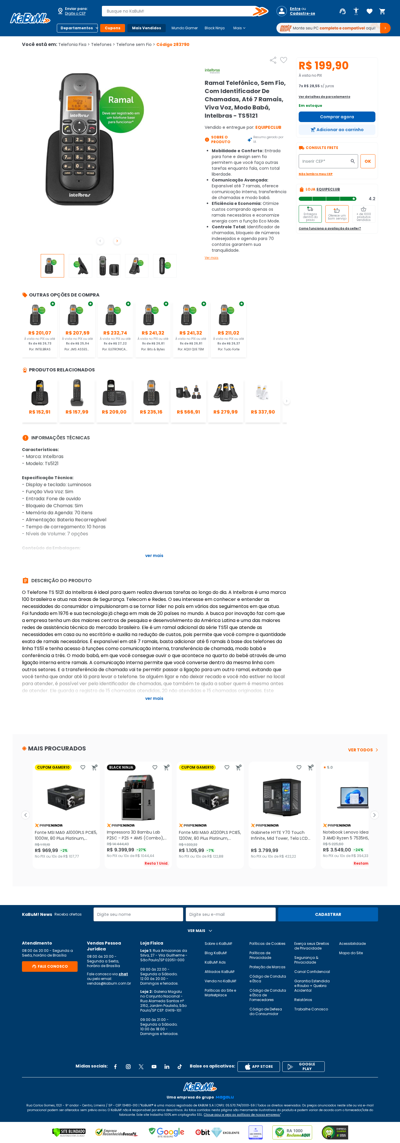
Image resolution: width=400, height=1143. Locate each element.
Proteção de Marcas (267, 966)
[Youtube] (154, 1066)
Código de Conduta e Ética (267, 978)
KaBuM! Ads (215, 962)
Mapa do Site (351, 952)
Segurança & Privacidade (306, 960)
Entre (295, 8)
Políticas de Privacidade (260, 955)
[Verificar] (69, 1132)
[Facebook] (115, 1066)
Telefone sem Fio (135, 44)
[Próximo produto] (374, 815)
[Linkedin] (167, 1066)
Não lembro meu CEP (316, 174)
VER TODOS (360, 750)
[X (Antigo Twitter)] (141, 1066)
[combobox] (181, 11)
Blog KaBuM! (216, 952)
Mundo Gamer (185, 27)
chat (123, 973)
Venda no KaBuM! (220, 981)
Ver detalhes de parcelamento (324, 97)
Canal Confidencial (312, 971)
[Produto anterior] (25, 815)
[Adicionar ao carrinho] (94, 767)
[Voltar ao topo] (200, 1086)
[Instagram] (128, 1066)
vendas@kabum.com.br (109, 983)
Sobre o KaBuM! (218, 943)
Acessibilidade (352, 943)
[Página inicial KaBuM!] (30, 18)
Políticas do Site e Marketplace (220, 993)
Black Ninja (215, 27)
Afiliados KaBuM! (220, 971)
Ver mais (211, 258)
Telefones (103, 44)
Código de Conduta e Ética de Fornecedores (267, 995)
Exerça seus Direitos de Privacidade (311, 946)
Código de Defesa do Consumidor (265, 1011)
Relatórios (303, 999)
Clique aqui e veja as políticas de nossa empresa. (242, 1115)
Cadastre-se (302, 13)
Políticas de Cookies (267, 943)
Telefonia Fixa (74, 44)
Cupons (112, 27)
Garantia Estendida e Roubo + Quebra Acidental (312, 986)
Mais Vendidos (146, 27)
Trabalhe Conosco (311, 1009)
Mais (240, 28)
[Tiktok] (180, 1066)
